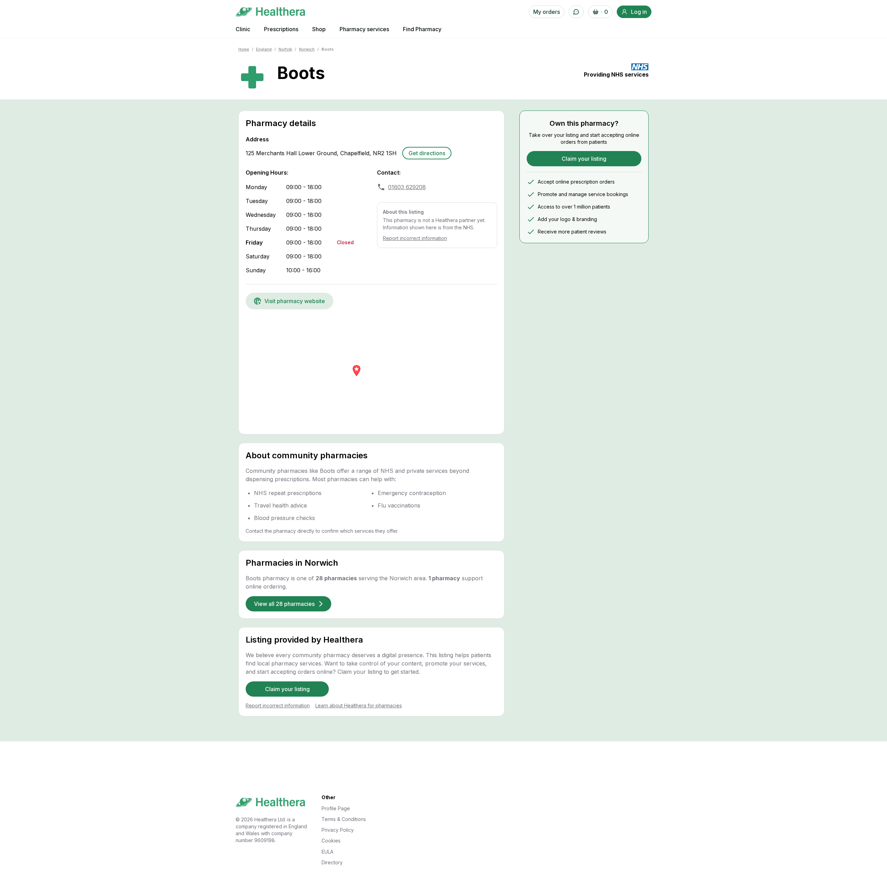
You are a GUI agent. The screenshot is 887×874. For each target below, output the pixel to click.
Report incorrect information (415, 238)
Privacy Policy (338, 830)
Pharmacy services (364, 29)
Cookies (331, 841)
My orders (546, 11)
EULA (327, 852)
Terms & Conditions (344, 819)
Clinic (243, 29)
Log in (639, 11)
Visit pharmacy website (294, 301)
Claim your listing (287, 689)
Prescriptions (281, 29)
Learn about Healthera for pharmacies (358, 705)
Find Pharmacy (422, 29)
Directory (332, 862)
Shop (319, 29)
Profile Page (336, 808)
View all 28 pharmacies (284, 603)
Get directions (427, 153)
